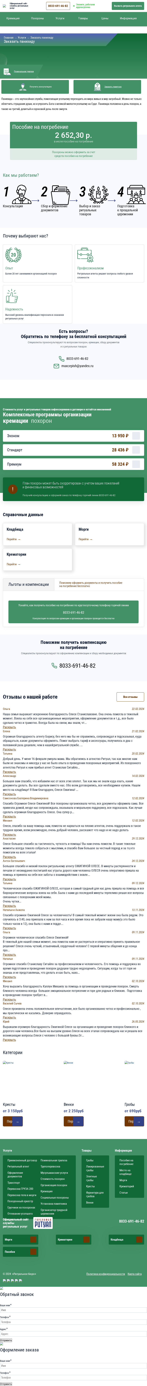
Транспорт (13, 1182)
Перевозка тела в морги (21, 1195)
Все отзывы (130, 697)
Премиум (14, 464)
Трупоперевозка (50, 1166)
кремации (15, 420)
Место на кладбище (125, 1172)
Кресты (90, 1186)
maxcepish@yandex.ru (77, 366)
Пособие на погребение (126, 1162)
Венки (89, 1202)
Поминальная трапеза (24, 71)
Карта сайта (135, 1274)
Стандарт (14, 450)
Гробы (89, 1160)
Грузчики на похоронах (21, 1207)
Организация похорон (54, 1185)
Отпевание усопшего (20, 1213)
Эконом (13, 435)
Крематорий (126, 1186)
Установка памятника (54, 1203)
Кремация (46, 1191)
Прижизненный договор (22, 1160)
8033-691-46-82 (58, 6)
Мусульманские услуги (54, 1173)
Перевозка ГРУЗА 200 (20, 1189)
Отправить (6, 1340)
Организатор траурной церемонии (54, 1212)
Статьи (123, 1192)
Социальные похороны (55, 1197)
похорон (41, 420)
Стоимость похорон (53, 1179)
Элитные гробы (91, 1178)
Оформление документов (15, 1174)
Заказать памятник (113, 87)
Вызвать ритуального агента (128, 6)
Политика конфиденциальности (105, 1274)
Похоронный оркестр (20, 1201)
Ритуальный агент (18, 1166)
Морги (123, 1180)
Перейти (14, 539)
